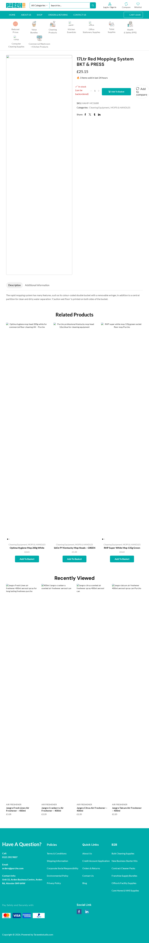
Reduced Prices (15, 30)
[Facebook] (79, 911)
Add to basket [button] (42, 521)
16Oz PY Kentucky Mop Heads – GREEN (74, 547)
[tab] (14, 285)
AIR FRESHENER (13, 804)
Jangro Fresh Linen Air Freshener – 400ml (17, 809)
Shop (39, 15)
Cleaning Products (53, 31)
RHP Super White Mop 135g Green (122, 547)
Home (12, 15)
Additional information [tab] (37, 285)
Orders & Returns (58, 15)
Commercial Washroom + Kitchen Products (39, 45)
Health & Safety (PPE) (130, 31)
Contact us (79, 15)
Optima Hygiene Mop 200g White (27, 547)
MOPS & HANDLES (120, 107)
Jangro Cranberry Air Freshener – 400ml (52, 809)
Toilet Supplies (111, 30)
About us (26, 15)
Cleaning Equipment (99, 107)
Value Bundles (34, 31)
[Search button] (93, 5)
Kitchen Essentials (71, 30)
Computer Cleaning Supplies (16, 45)
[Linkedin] (86, 911)
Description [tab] (14, 285)
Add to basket (117, 91)
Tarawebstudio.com (43, 934)
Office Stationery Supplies (91, 30)
